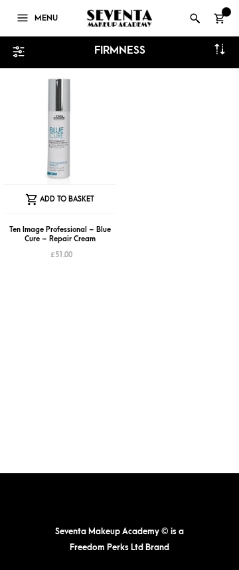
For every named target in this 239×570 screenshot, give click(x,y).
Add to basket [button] (67, 199)
